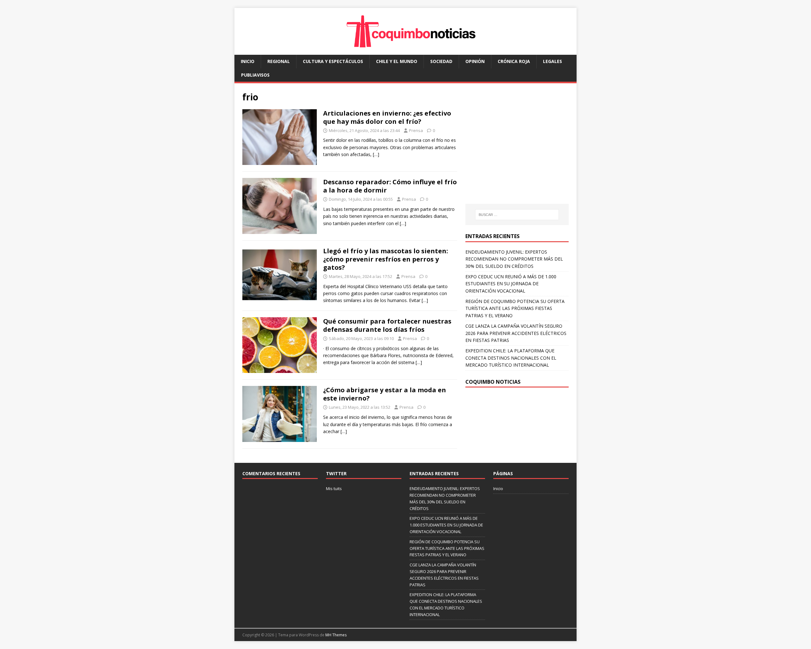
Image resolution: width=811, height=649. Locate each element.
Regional (278, 61)
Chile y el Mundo (396, 61)
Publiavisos (255, 75)
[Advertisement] (518, 149)
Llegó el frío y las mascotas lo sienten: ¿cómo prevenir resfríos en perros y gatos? (385, 259)
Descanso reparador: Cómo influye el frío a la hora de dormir (390, 186)
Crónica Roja (514, 61)
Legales (552, 61)
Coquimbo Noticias (492, 381)
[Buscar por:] (517, 214)
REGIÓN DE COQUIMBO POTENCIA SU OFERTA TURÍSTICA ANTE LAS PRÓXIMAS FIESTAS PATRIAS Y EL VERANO (515, 308)
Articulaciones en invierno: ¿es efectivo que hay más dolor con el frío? (387, 117)
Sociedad (441, 61)
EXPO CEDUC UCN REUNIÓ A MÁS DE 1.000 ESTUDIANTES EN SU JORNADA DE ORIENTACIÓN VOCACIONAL (510, 284)
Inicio (247, 61)
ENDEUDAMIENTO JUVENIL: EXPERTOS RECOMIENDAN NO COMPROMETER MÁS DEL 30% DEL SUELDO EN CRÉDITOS (514, 259)
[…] (376, 154)
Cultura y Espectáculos (333, 61)
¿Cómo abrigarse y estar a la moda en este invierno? (384, 394)
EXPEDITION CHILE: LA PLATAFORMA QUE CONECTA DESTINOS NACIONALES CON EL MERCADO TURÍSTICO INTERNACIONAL (510, 358)
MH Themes (336, 635)
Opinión (475, 61)
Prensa (416, 130)
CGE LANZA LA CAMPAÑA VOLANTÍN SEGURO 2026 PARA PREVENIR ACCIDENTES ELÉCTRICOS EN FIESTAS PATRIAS (515, 333)
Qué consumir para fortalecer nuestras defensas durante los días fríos (387, 325)
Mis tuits (334, 488)
